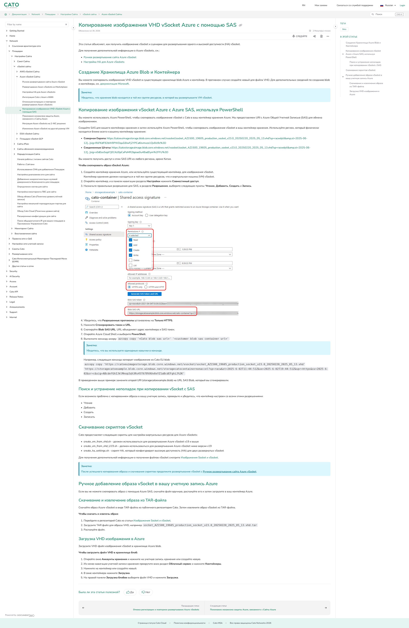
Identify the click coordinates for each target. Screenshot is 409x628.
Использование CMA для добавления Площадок (40, 169)
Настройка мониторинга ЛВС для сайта (36, 192)
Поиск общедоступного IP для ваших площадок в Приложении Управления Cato (41, 222)
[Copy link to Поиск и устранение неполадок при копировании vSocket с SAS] (199, 389)
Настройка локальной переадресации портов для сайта (41, 205)
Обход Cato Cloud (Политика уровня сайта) (38, 211)
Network (36, 14)
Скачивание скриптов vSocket (360, 70)
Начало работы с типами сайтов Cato (35, 159)
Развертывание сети (22, 254)
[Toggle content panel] (335, 26)
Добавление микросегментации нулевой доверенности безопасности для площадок (38, 181)
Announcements (17, 307)
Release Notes (16, 296)
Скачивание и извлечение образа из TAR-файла (366, 85)
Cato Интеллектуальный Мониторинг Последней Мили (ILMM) (39, 260)
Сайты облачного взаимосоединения (35, 149)
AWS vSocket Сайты (30, 71)
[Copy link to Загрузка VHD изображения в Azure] (149, 539)
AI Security (15, 276)
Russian (389, 5)
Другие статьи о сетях (23, 266)
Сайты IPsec (23, 144)
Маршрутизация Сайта (28, 154)
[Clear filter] (66, 24)
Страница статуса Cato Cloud (152, 623)
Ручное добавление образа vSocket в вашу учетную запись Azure (364, 77)
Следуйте (301, 36)
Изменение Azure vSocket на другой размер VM (45, 128)
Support (13, 312)
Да (132, 592)
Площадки (50, 14)
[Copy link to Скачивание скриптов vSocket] (147, 427)
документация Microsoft (114, 84)
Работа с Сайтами (26, 164)
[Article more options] (327, 36)
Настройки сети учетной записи (28, 243)
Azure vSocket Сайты (112, 14)
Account (13, 286)
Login (402, 5)
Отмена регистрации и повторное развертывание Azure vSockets (39, 103)
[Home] (11, 5)
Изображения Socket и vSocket (199, 457)
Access (13, 281)
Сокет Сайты (23, 61)
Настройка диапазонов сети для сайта (36, 174)
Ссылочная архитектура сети (26, 46)
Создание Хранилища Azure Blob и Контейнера (363, 44)
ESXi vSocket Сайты (29, 133)
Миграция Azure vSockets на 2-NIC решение (44, 123)
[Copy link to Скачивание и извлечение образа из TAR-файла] (171, 500)
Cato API (14, 291)
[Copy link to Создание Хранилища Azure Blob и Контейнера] (185, 72)
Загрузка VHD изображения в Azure (364, 93)
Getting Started (17, 30)
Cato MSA (217, 623)
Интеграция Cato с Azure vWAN (37, 97)
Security (13, 271)
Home (12, 35)
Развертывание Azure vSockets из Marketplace (44, 87)
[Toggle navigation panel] (73, 28)
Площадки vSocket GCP (31, 138)
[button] (387, 14)
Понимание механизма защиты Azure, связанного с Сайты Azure (41, 117)
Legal (12, 302)
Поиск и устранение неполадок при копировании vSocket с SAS (365, 64)
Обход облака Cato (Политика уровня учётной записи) (39, 198)
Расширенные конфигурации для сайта (36, 216)
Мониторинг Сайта (24, 228)
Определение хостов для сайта (32, 186)
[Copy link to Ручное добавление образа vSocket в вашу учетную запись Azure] (222, 484)
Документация (19, 14)
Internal (13, 317)
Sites (344, 29)
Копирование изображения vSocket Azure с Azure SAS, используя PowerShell (363, 54)
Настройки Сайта (69, 14)
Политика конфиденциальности (189, 623)
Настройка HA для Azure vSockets (38, 92)
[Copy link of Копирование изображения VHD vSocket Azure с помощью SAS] (240, 25)
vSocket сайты (89, 14)
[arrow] (343, 54)
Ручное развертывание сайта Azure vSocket (43, 81)
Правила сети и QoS (22, 238)
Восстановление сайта (26, 233)
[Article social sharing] (314, 36)
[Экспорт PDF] (321, 36)
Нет (148, 592)
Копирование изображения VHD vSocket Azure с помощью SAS (46, 110)
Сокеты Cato (18, 249)
